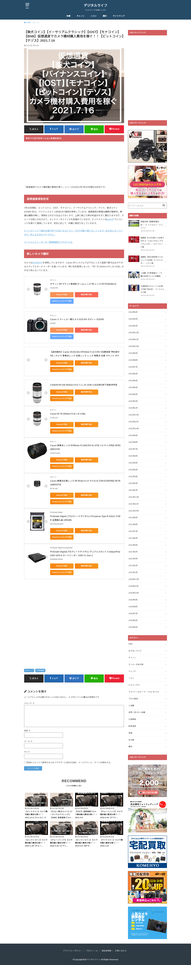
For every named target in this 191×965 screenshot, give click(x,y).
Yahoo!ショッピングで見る (62, 301)
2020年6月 (133, 620)
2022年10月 (134, 429)
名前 (27, 731)
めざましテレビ (135, 651)
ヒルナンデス (134, 685)
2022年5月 (133, 463)
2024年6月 (133, 312)
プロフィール (92, 951)
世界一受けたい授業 (137, 712)
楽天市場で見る (86, 294)
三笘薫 (131, 706)
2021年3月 (133, 559)
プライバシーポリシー (73, 951)
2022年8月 (133, 442)
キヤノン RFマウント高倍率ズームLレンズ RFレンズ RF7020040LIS (83, 284)
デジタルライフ (95, 5)
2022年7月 (133, 449)
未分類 (131, 740)
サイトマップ (119, 16)
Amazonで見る (62, 294)
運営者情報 (106, 951)
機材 (105, 16)
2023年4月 (133, 387)
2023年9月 (133, 353)
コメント (29, 703)
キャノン (80, 16)
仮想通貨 (41, 670)
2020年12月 (134, 579)
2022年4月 (133, 470)
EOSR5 (36, 262)
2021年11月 (134, 504)
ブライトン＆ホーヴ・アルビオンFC (144, 692)
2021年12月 (134, 497)
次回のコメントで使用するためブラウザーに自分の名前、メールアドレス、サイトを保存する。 (69, 762)
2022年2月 (133, 483)
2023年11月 (134, 339)
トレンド (132, 671)
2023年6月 (133, 374)
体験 (68, 16)
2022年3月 (133, 476)
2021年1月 (133, 572)
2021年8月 (133, 524)
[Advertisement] (74, 165)
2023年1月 (133, 408)
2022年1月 (133, 490)
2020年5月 (133, 627)
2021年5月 (133, 545)
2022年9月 (133, 435)
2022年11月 (134, 422)
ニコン (94, 16)
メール (28, 741)
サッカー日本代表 (136, 664)
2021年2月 (133, 565)
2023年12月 (134, 333)
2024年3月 (133, 319)
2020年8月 (133, 607)
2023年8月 (133, 360)
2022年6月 (133, 456)
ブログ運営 (133, 699)
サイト (27, 752)
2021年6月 (133, 538)
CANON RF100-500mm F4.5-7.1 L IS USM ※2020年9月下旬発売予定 (83, 385)
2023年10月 (134, 346)
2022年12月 (134, 415)
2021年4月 (133, 552)
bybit (109, 219)
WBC (131, 644)
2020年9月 (133, 600)
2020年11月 (134, 586)
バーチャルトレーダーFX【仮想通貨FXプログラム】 (48, 242)
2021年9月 (133, 517)
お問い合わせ (121, 951)
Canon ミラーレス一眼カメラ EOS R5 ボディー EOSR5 (77, 319)
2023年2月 (133, 401)
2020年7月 (133, 613)
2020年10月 (134, 593)
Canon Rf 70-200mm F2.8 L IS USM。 (68, 414)
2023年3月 (133, 394)
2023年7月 (133, 367)
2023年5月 (133, 381)
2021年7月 (133, 531)
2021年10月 (134, 511)
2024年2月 (133, 326)
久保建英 (132, 719)
